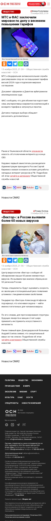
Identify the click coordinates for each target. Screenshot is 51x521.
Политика (10, 380)
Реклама (9, 123)
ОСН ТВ (29, 397)
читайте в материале (20, 176)
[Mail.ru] (26, 63)
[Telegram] (15, 63)
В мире (26, 386)
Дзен (9, 187)
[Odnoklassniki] (4, 63)
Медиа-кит (26, 499)
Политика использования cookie (17, 517)
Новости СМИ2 (10, 197)
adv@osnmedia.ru (11, 455)
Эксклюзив (10, 392)
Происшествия (12, 386)
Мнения (23, 392)
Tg (40, 187)
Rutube (30, 187)
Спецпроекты (11, 403)
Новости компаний (31, 403)
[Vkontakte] (9, 63)
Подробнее (19, 495)
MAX (19, 187)
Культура (9, 397)
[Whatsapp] (20, 63)
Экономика (37, 380)
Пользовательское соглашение (17, 515)
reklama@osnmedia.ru (31, 453)
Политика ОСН (35, 515)
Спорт (33, 392)
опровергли (37, 151)
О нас (20, 397)
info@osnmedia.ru (16, 439)
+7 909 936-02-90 (38, 449)
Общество (23, 380)
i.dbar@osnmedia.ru (17, 449)
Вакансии (27, 439)
